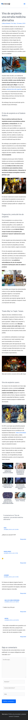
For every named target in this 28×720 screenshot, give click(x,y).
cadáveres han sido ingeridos (14, 89)
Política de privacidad (14, 714)
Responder (23, 539)
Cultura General (6, 23)
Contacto (16, 716)
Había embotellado (21, 432)
